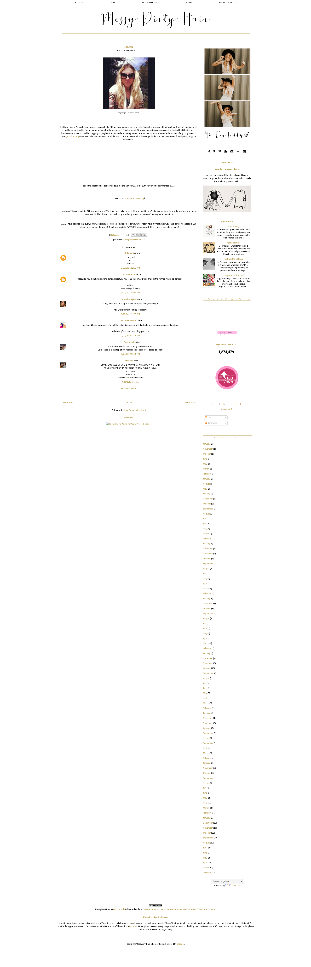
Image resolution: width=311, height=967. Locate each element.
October (207, 454)
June (205, 459)
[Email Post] (127, 235)
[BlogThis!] (136, 235)
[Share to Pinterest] (145, 235)
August (206, 484)
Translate (236, 885)
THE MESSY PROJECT (228, 3)
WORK (189, 3)
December (208, 499)
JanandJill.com (129, 274)
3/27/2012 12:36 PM (130, 336)
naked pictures (233, 243)
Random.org (73, 136)
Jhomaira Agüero (129, 299)
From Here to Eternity (134, 198)
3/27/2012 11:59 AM (130, 293)
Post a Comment (128, 388)
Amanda (129, 361)
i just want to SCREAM (233, 259)
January (206, 444)
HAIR (113, 3)
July (204, 519)
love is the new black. (227, 169)
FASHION (79, 3)
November (208, 449)
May (205, 464)
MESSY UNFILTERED (150, 3)
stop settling (233, 226)
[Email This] (132, 235)
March (206, 469)
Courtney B (129, 342)
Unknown (129, 253)
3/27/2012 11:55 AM (130, 268)
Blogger (180, 944)
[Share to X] (139, 235)
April (205, 583)
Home (129, 402)
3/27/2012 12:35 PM (130, 314)
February (207, 474)
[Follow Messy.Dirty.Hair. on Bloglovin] (227, 335)
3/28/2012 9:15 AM (130, 382)
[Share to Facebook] (142, 235)
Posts (210, 417)
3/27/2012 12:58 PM (130, 354)
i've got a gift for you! (234, 275)
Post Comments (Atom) (135, 410)
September (208, 509)
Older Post (190, 402)
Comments (212, 423)
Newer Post (68, 402)
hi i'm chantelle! (129, 321)
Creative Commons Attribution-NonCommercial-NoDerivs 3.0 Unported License (179, 909)
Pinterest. (133, 926)
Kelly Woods (119, 909)
